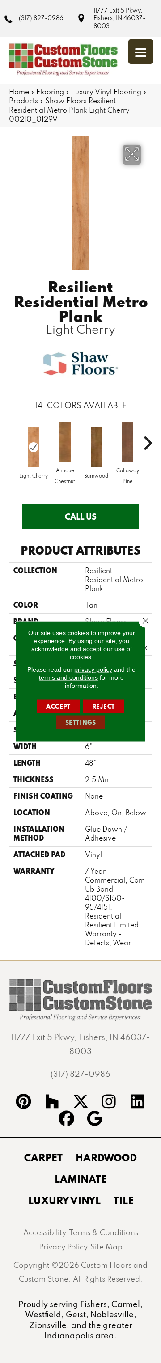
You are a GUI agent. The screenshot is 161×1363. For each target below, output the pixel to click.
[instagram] (109, 1102)
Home (19, 91)
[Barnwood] (96, 447)
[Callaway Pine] (127, 441)
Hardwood (106, 1157)
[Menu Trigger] (140, 51)
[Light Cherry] (33, 447)
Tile (124, 1200)
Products (23, 100)
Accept (58, 707)
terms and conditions (68, 677)
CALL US (81, 516)
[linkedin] (138, 1102)
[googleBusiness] (95, 1119)
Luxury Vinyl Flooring (106, 91)
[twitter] (80, 1102)
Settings (80, 723)
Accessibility (44, 1232)
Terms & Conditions (103, 1232)
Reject (103, 707)
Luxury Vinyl (64, 1200)
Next (147, 438)
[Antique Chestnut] (64, 441)
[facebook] (66, 1119)
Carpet (43, 1157)
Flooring (50, 91)
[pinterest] (24, 1102)
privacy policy (93, 669)
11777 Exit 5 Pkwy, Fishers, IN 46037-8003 (119, 18)
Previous (13, 438)
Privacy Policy (63, 1246)
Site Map (106, 1246)
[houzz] (52, 1102)
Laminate (81, 1178)
